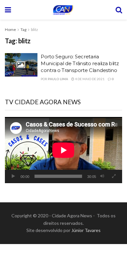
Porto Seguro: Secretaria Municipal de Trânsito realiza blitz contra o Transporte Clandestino (80, 63)
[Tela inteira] (113, 176)
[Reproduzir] (13, 176)
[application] (63, 150)
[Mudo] (102, 176)
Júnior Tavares (86, 230)
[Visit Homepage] (63, 9)
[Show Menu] (8, 10)
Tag (23, 29)
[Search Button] (119, 10)
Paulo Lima (58, 79)
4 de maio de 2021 (89, 79)
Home (10, 29)
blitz (34, 29)
